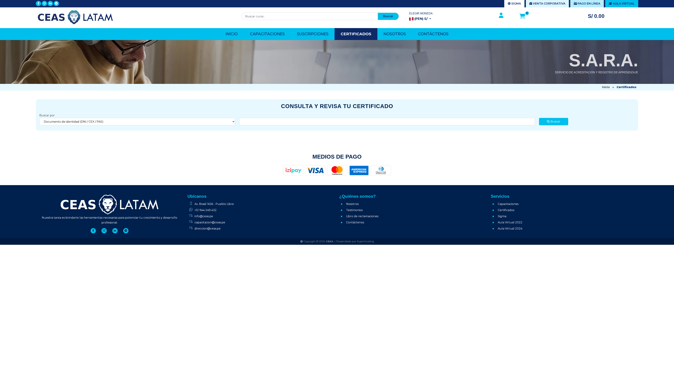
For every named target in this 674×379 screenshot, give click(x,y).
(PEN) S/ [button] (421, 19)
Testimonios (354, 210)
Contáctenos (433, 34)
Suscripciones (312, 34)
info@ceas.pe (203, 216)
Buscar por (47, 115)
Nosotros (395, 34)
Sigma (516, 3)
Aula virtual (623, 3)
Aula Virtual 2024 (510, 228)
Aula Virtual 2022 (510, 222)
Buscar (388, 16)
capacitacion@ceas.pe (209, 222)
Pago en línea (588, 3)
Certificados (356, 34)
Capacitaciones (267, 34)
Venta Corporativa (548, 3)
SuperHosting (365, 241)
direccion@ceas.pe (207, 228)
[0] (522, 16)
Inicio (232, 34)
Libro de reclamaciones (362, 216)
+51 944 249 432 (205, 210)
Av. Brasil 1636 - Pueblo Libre (214, 204)
